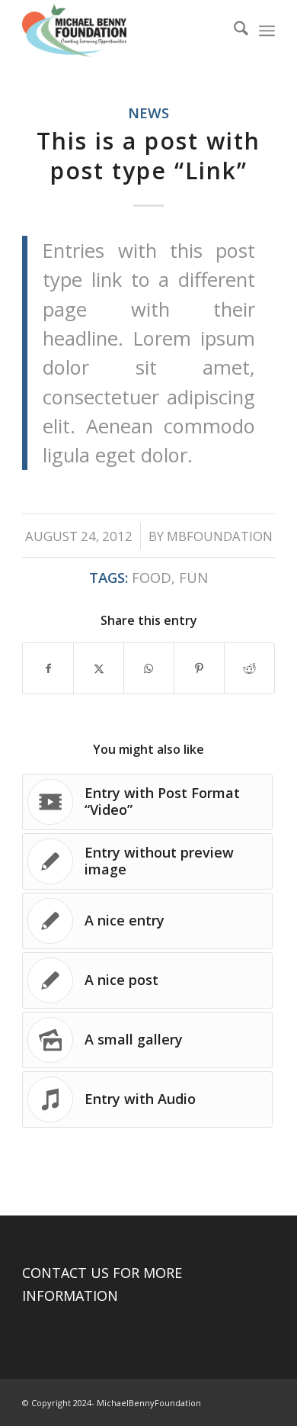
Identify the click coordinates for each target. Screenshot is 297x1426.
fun (193, 577)
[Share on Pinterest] (199, 668)
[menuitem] (233, 30)
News (148, 112)
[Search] (233, 30)
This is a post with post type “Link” (148, 155)
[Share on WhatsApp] (149, 668)
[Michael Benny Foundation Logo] (123, 30)
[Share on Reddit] (249, 668)
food (151, 577)
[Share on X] (98, 668)
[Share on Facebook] (48, 668)
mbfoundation (220, 536)
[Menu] (267, 30)
